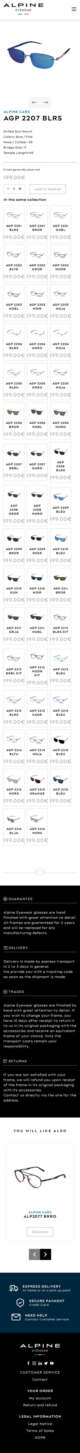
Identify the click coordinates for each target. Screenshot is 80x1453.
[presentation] (34, 103)
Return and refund (40, 1405)
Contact (40, 1379)
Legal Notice (40, 1424)
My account (40, 1398)
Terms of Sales (40, 1431)
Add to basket (47, 189)
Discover (40, 1232)
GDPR (40, 1437)
